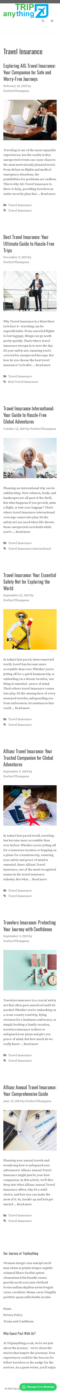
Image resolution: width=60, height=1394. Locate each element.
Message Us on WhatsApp (40, 1387)
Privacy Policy (12, 1315)
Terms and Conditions (18, 1321)
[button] (43, 21)
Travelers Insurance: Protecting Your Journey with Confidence (29, 925)
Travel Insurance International (29, 549)
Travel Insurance (20, 205)
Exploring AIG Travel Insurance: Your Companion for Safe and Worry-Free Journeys (29, 72)
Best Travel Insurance (23, 382)
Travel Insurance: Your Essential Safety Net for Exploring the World (29, 582)
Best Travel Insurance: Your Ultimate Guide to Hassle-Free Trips (28, 243)
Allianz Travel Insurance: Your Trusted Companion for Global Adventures (28, 758)
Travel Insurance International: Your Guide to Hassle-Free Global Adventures (28, 415)
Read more (48, 194)
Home (7, 1309)
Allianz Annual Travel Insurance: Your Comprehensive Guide (29, 1090)
